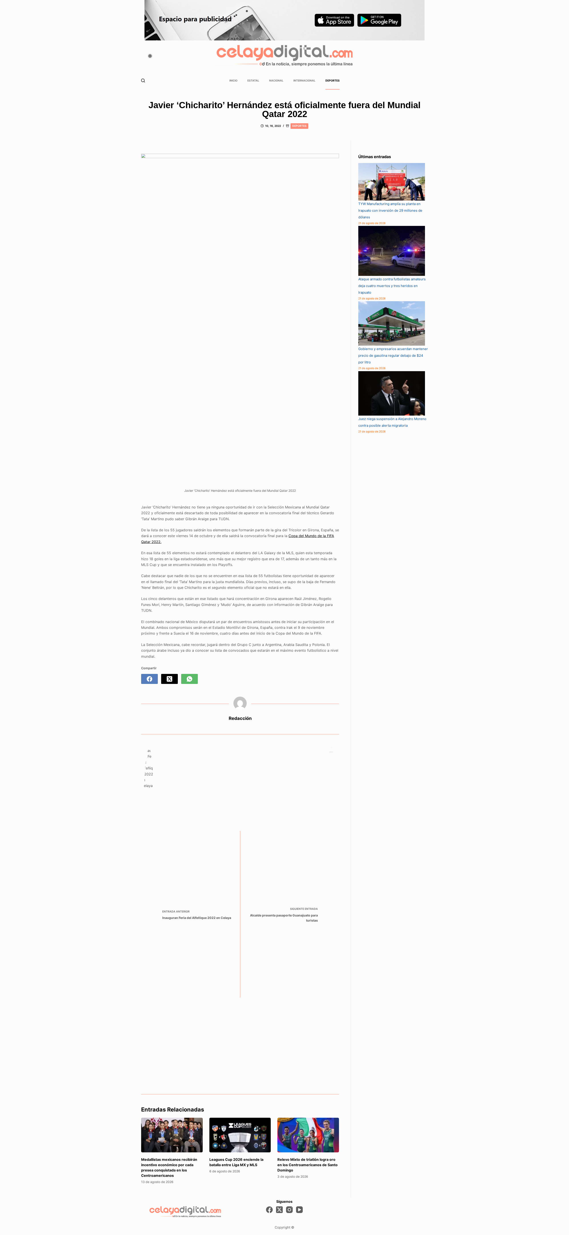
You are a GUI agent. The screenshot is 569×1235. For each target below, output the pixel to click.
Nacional (276, 80)
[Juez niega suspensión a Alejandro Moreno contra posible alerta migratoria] (391, 393)
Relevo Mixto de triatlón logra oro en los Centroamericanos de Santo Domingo (307, 1164)
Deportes (332, 80)
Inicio (233, 80)
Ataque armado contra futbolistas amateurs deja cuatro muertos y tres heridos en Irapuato (392, 286)
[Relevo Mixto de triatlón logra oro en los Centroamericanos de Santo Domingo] (308, 1135)
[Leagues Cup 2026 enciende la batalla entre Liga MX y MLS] (240, 1135)
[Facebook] (149, 679)
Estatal (253, 80)
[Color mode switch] (150, 56)
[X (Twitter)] (169, 679)
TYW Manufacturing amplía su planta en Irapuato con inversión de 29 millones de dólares (390, 210)
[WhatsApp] (189, 679)
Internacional (304, 80)
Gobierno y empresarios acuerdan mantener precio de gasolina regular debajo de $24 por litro (393, 355)
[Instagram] (289, 1209)
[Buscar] (143, 80)
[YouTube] (299, 1209)
